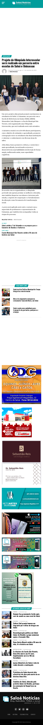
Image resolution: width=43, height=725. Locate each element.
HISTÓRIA (15, 714)
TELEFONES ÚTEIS (24, 714)
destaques (18, 219)
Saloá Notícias (14, 71)
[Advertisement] (21, 32)
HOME (9, 714)
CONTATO (33, 714)
